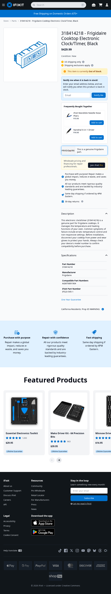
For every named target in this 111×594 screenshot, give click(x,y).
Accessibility (9, 521)
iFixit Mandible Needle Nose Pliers (87, 114)
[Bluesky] (94, 550)
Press (33, 504)
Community (36, 486)
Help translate (10, 550)
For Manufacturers (40, 499)
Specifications (68, 255)
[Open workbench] (94, 5)
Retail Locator (37, 495)
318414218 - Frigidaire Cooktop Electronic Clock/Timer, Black (49, 20)
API (5, 504)
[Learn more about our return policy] (82, 201)
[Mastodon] (89, 550)
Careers (7, 499)
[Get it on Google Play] (43, 531)
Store (6, 20)
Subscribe (89, 498)
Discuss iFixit (9, 495)
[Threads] (100, 550)
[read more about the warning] (102, 309)
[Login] (107, 5)
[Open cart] (100, 5)
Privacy (6, 525)
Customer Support (12, 490)
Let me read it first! (82, 503)
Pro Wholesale (38, 490)
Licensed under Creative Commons (63, 585)
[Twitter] (71, 550)
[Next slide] (59, 460)
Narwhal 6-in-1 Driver (83, 129)
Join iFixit (96, 165)
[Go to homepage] (16, 5)
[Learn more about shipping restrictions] (83, 62)
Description (67, 213)
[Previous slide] (52, 460)
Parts (14, 20)
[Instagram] (77, 550)
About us (7, 486)
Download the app (41, 515)
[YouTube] (83, 550)
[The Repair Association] (106, 550)
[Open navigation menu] (3, 5)
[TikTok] (60, 550)
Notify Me (98, 95)
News (34, 509)
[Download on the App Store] (43, 522)
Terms (6, 530)
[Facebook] (65, 550)
